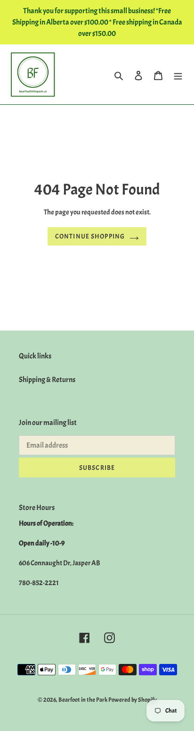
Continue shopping (90, 236)
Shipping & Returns (47, 379)
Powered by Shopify (132, 700)
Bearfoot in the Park (83, 700)
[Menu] (178, 74)
